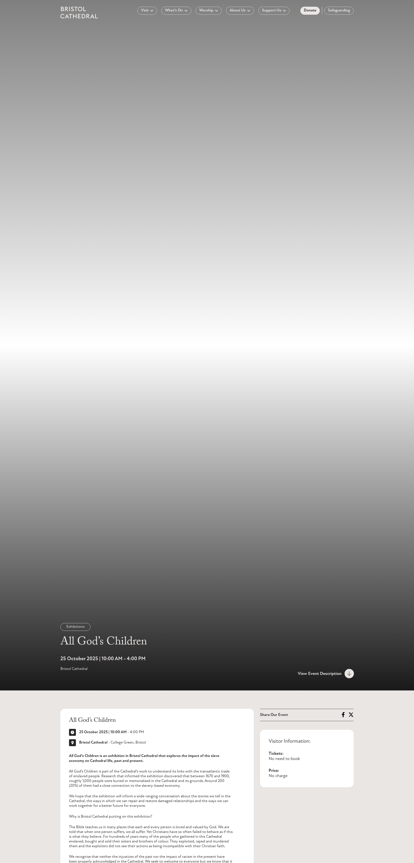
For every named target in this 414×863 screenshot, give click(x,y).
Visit (145, 11)
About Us (238, 11)
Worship (206, 11)
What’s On (174, 11)
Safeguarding (339, 11)
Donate (310, 11)
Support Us (271, 11)
